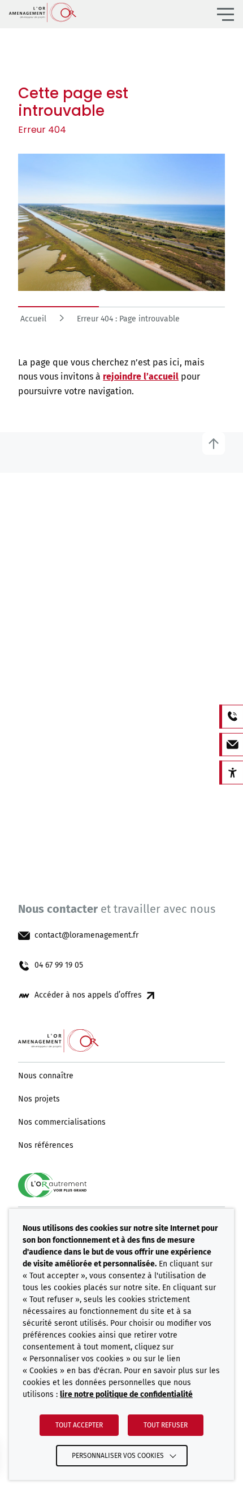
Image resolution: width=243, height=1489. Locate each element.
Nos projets (39, 1099)
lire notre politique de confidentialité (126, 1394)
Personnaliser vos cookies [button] (118, 1456)
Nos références (45, 1145)
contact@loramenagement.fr (86, 935)
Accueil (33, 319)
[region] (121, 322)
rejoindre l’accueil (141, 376)
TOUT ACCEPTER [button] (79, 1425)
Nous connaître (45, 1076)
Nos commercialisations (62, 1122)
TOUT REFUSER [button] (166, 1425)
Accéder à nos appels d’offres (88, 995)
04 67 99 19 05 (58, 965)
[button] (225, 14)
